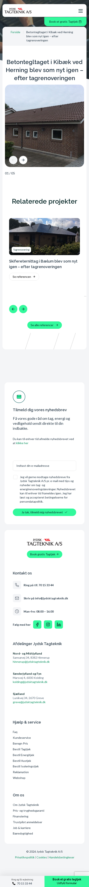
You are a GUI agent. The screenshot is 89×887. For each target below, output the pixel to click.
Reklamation (21, 772)
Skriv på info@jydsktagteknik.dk (46, 598)
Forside (15, 32)
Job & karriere (22, 828)
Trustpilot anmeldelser (27, 822)
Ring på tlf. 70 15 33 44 (39, 585)
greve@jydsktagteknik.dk (29, 702)
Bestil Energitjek (23, 755)
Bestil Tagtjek (22, 749)
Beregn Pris (20, 743)
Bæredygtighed (23, 833)
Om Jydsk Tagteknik (26, 804)
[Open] (80, 10)
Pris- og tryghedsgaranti (29, 810)
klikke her (22, 443)
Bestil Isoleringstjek (26, 766)
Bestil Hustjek (22, 760)
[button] (13, 160)
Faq (15, 732)
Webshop (19, 778)
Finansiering (20, 816)
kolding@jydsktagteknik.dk (30, 682)
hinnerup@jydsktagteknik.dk (31, 661)
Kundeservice (22, 737)
